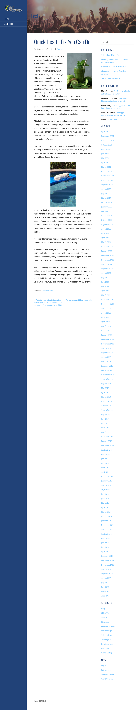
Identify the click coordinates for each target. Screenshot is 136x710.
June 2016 (105, 463)
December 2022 (107, 211)
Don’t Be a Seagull (116, 120)
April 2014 (105, 552)
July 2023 (105, 194)
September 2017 (107, 410)
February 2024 (107, 171)
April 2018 (105, 393)
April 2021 (105, 291)
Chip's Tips (105, 613)
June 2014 (105, 547)
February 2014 (107, 556)
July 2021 (105, 278)
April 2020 (105, 322)
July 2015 (105, 494)
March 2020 (106, 326)
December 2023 (107, 176)
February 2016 (107, 477)
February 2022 (107, 247)
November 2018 (107, 375)
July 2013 (105, 583)
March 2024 (106, 167)
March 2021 (106, 295)
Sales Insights (106, 635)
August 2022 (106, 229)
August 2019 (106, 357)
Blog (103, 609)
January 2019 (106, 370)
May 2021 (105, 286)
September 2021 (107, 269)
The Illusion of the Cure (110, 78)
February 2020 (107, 331)
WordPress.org (107, 679)
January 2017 (106, 441)
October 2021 (106, 264)
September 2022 (107, 225)
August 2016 (106, 454)
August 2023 (106, 189)
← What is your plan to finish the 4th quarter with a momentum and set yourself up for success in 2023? (48, 302)
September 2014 (107, 534)
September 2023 (107, 185)
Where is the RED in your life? (113, 67)
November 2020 (107, 304)
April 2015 (105, 507)
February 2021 (107, 300)
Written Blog (106, 653)
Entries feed (106, 670)
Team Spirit (106, 640)
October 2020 (106, 308)
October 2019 (106, 348)
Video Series (106, 649)
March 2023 (106, 198)
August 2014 (106, 538)
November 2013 (107, 565)
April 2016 (105, 472)
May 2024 (105, 158)
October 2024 (106, 145)
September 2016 (107, 450)
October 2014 (106, 530)
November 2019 (107, 344)
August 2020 (106, 313)
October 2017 (106, 406)
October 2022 (106, 220)
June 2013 (105, 587)
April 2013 (105, 596)
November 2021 (107, 260)
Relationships (106, 631)
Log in (103, 666)
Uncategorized (47, 291)
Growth (104, 617)
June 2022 (105, 233)
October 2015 (106, 485)
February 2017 (107, 437)
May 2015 (105, 503)
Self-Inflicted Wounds (110, 55)
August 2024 (106, 149)
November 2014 (107, 525)
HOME (6, 19)
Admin (59, 49)
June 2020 (105, 317)
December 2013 (107, 560)
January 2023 (106, 207)
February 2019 (107, 366)
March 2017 (106, 432)
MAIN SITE (8, 24)
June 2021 (105, 282)
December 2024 (107, 136)
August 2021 (106, 273)
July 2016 (105, 459)
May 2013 (105, 591)
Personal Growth (108, 626)
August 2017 (106, 415)
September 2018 (107, 379)
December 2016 (107, 446)
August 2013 (106, 578)
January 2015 (106, 521)
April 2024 (105, 163)
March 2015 (106, 512)
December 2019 (107, 339)
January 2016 (106, 481)
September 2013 (107, 574)
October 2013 (106, 569)
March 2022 (106, 242)
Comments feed (107, 675)
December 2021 (107, 255)
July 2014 (105, 543)
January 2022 (106, 251)
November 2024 (107, 141)
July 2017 (105, 419)
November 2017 (107, 401)
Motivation (105, 622)
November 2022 (107, 216)
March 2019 (106, 362)
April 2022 (105, 238)
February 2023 (107, 202)
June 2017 (105, 423)
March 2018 (106, 397)
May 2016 (105, 468)
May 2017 (105, 428)
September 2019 (107, 353)
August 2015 (106, 490)
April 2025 (105, 132)
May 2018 (105, 388)
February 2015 (107, 516)
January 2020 (106, 335)
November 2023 (107, 180)
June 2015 (105, 499)
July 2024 (105, 154)
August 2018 (106, 384)
